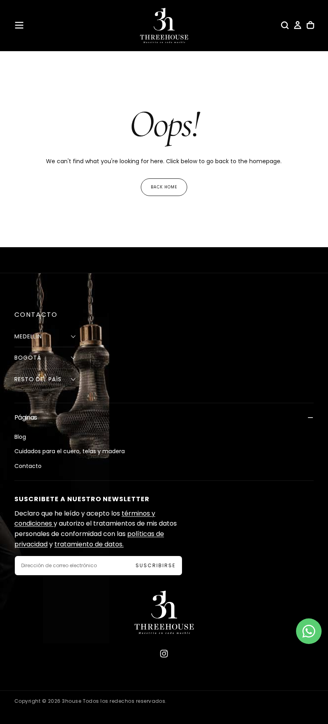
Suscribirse (156, 565)
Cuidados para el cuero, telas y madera (69, 451)
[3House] (164, 612)
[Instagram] (164, 653)
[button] (19, 25)
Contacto (28, 466)
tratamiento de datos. (89, 544)
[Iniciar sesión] (297, 25)
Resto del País (38, 379)
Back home (164, 187)
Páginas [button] (25, 417)
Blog (20, 437)
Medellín (28, 336)
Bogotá (27, 358)
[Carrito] (310, 25)
